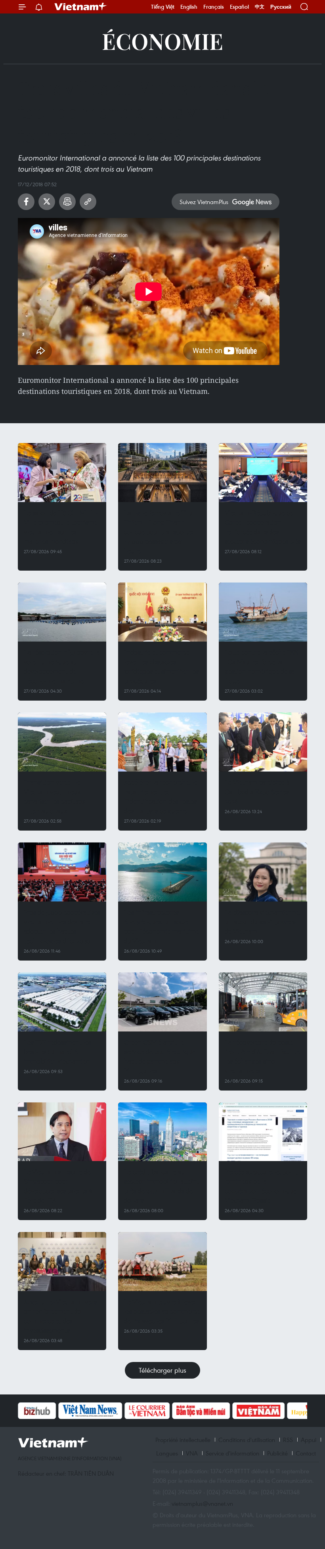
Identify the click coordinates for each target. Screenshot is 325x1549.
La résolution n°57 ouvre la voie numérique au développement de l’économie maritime (62, 666)
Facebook (26, 201)
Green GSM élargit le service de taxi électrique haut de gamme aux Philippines (159, 1056)
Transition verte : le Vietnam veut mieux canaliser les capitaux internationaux (54, 796)
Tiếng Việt (162, 6)
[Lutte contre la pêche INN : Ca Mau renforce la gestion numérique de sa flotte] (263, 612)
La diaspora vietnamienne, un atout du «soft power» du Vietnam (263, 921)
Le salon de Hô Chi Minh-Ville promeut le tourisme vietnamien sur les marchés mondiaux (61, 526)
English (188, 6)
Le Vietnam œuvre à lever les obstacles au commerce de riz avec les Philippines (162, 1311)
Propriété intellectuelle (182, 1440)
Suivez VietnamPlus (204, 202)
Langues (167, 1453)
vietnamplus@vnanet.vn (202, 1503)
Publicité (277, 1453)
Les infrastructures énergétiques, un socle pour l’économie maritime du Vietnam (161, 926)
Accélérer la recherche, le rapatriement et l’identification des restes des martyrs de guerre (160, 796)
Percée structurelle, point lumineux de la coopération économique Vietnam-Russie (261, 1185)
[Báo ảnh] (258, 1410)
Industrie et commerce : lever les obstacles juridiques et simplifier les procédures (161, 666)
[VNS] (90, 1410)
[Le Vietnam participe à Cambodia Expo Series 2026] (263, 742)
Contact (306, 1453)
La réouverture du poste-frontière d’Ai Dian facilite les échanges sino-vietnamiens (262, 1056)
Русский (280, 7)
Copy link (88, 201)
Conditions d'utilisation (246, 1440)
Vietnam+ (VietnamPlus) (81, 7)
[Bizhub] (37, 1410)
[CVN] (147, 1410)
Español (239, 6)
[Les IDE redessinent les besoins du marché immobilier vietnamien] (62, 1001)
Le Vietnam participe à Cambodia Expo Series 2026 (257, 791)
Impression (67, 201)
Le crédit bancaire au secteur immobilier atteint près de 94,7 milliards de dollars (161, 1185)
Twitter (46, 201)
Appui (308, 1440)
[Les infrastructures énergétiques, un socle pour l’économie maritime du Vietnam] (162, 872)
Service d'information (232, 1453)
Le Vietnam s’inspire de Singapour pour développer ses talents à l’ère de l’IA (58, 1185)
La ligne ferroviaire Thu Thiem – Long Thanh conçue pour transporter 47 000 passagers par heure (159, 531)
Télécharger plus (162, 1370)
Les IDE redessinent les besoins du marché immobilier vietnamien (57, 1051)
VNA (192, 1453)
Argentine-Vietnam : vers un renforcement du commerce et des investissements (60, 1315)
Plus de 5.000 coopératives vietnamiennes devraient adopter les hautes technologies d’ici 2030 (62, 926)
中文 (259, 7)
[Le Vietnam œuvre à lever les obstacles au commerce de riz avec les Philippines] (162, 1261)
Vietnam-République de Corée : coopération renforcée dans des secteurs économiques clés (263, 526)
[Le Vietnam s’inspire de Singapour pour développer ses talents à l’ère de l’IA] (62, 1131)
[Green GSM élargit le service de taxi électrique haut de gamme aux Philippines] (162, 1001)
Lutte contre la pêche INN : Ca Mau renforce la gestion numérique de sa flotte (261, 666)
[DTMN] (201, 1410)
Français (213, 6)
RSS (288, 1440)
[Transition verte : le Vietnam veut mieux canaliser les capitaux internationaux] (62, 742)
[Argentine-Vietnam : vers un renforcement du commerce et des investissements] (62, 1261)
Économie (162, 40)
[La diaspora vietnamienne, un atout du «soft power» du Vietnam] (263, 872)
